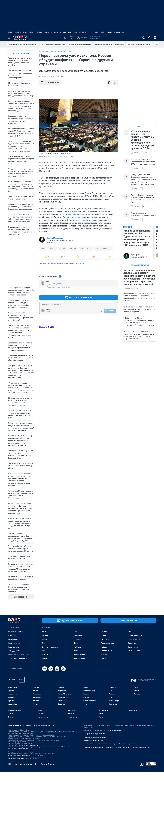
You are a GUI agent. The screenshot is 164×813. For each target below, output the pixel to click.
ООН (42, 248)
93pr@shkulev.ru (115, 730)
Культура (77, 639)
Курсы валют (85, 32)
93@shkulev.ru (33, 745)
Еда (43, 651)
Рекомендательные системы (93, 740)
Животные (46, 655)
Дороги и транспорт (50, 647)
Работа (104, 647)
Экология (132, 643)
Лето (75, 643)
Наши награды (14, 643)
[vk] (50, 668)
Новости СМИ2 (46, 327)
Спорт (130, 632)
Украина (52, 248)
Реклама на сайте (15, 632)
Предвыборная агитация (18, 655)
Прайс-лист (12, 635)
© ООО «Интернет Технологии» (46, 764)
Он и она (104, 632)
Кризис (63, 248)
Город (44, 643)
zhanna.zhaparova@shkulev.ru (18, 755)
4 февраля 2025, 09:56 (47, 76)
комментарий (52, 82)
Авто (44, 632)
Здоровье (46, 658)
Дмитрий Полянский (104, 248)
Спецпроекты (134, 651)
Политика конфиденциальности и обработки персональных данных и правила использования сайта (118, 747)
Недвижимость (14, 32)
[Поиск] (143, 37)
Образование (79, 658)
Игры (109, 32)
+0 (108, 292)
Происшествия (107, 643)
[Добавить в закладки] (109, 82)
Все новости (21, 53)
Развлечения (106, 651)
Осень (103, 635)
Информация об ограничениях (94, 734)
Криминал (77, 635)
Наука (76, 651)
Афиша (63, 32)
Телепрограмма (51, 32)
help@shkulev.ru (23, 748)
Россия (73, 248)
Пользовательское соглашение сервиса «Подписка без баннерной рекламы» (109, 744)
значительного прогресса (80, 214)
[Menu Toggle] (9, 37)
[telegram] (44, 668)
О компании (13, 639)
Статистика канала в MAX (19, 658)
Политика (105, 639)
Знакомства (28, 32)
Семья (103, 658)
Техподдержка (14, 651)
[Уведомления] (149, 37)
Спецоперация (85, 248)
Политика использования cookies (94, 737)
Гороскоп (72, 32)
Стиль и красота (135, 635)
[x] (63, 668)
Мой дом (77, 647)
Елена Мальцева (55, 238)
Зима (75, 632)
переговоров (82, 220)
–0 (115, 292)
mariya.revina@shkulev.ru (16, 758)
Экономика (133, 647)
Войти (48, 311)
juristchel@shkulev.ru (62, 747)
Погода (39, 32)
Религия (104, 655)
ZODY (103, 32)
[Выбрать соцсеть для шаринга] (115, 82)
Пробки (95, 32)
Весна (44, 639)
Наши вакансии (14, 647)
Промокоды (119, 32)
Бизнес (45, 635)
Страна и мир (134, 639)
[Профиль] (155, 37)
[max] (57, 668)
